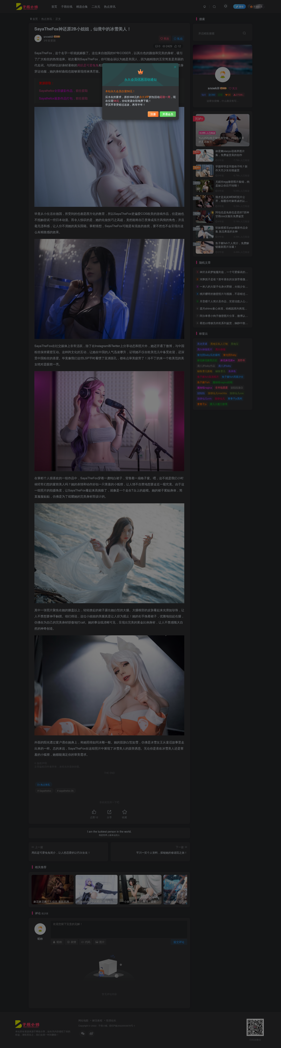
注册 (153, 114)
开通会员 (167, 114)
